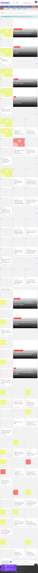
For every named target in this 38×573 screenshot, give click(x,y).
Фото (2, 8)
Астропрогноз (20, 8)
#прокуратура (30, 179)
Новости (5, 6)
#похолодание (30, 500)
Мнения (9, 6)
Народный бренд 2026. (28, 16)
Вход (14, 2)
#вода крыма (30, 279)
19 (23, 561)
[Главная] (1, 7)
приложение (28, 6)
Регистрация (17, 2)
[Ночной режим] (36, 2)
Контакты (6, 8)
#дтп (29, 129)
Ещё (10, 8)
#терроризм (18, 298)
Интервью (24, 8)
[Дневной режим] (35, 2)
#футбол (17, 318)
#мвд (34, 279)
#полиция (4, 288)
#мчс (15, 129)
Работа (19, 6)
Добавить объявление (27, 2)
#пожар (17, 279)
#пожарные (21, 350)
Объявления (14, 6)
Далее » (26, 561)
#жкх (18, 520)
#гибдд (17, 229)
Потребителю (14, 8)
